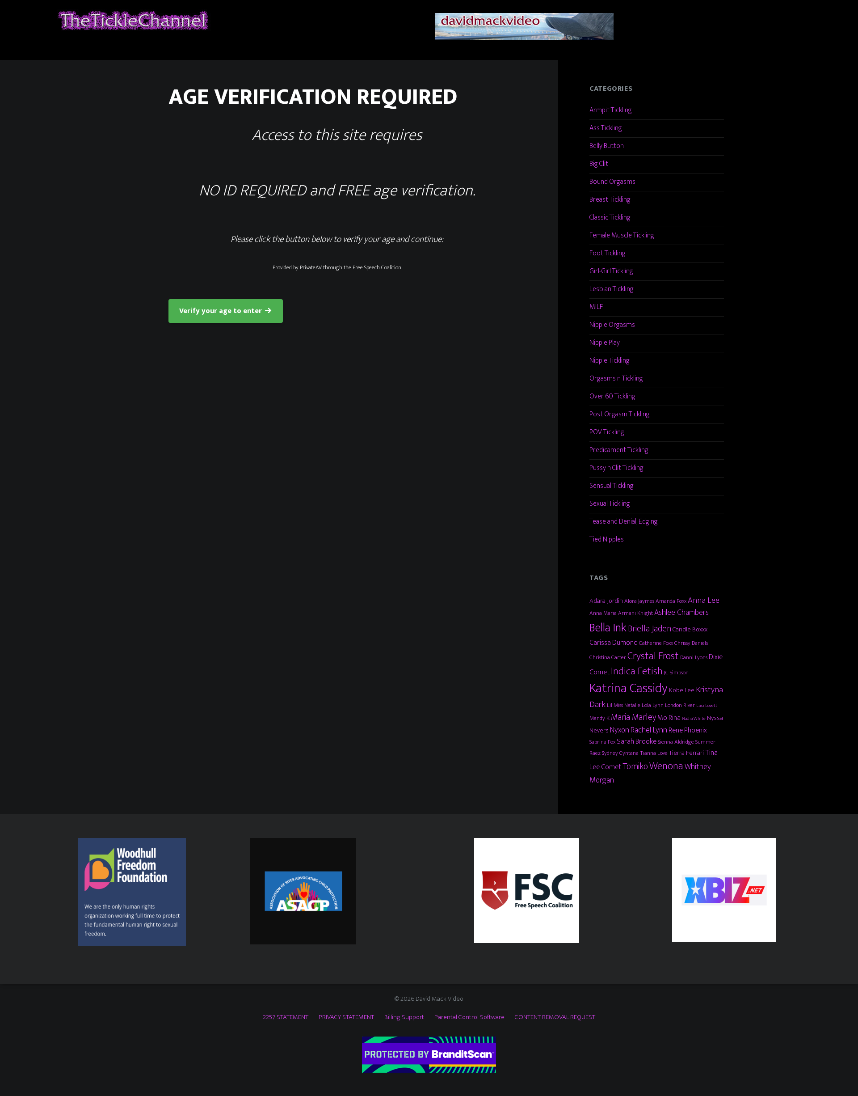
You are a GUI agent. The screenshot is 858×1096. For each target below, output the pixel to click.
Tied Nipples (606, 539)
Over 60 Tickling (612, 396)
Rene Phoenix (688, 730)
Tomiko (635, 766)
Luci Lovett (706, 706)
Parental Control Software (469, 1017)
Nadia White (694, 719)
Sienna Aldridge (676, 742)
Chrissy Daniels (691, 643)
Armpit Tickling (610, 110)
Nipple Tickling (609, 361)
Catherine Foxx (656, 643)
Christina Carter (607, 657)
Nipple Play (604, 343)
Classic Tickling (610, 218)
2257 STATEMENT (285, 1017)
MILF (596, 307)
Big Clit (598, 164)
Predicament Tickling (618, 450)
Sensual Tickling (611, 486)
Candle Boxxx (690, 629)
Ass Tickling (605, 128)
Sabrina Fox (602, 742)
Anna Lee (703, 600)
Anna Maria (603, 613)
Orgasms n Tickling (616, 378)
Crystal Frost (653, 655)
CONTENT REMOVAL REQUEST (555, 1017)
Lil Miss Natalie (623, 705)
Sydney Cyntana (620, 753)
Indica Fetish (637, 671)
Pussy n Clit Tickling (616, 468)
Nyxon (619, 730)
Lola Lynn (653, 705)
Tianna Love (654, 753)
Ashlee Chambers (681, 612)
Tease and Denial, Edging (623, 522)
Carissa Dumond (613, 642)
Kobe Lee (681, 690)
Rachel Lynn (649, 730)
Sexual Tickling (609, 504)
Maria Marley (633, 717)
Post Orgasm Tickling (619, 414)
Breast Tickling (610, 200)
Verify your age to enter (220, 311)
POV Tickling (606, 432)
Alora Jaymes (639, 601)
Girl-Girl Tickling (611, 271)
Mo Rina (669, 717)
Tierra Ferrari (686, 752)
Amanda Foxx (671, 601)
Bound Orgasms (612, 182)
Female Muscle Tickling (621, 235)
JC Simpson (676, 672)
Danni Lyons (693, 657)
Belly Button (606, 146)
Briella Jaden (649, 629)
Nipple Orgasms (612, 325)
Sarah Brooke (636, 741)
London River (680, 705)
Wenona (666, 766)
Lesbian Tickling (611, 289)
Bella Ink (608, 628)
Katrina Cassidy (628, 688)
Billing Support (404, 1017)
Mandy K (599, 718)
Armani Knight (635, 613)
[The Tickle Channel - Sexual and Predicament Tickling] (132, 20)
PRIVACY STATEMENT (346, 1017)
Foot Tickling (607, 253)
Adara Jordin (606, 600)
